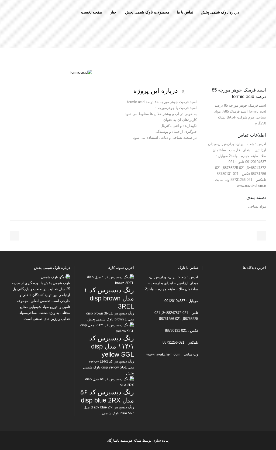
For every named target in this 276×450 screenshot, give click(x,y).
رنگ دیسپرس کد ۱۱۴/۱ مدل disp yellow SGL (111, 346)
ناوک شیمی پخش (57, 283)
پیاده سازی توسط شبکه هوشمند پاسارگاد (138, 440)
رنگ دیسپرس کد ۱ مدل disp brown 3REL (109, 298)
